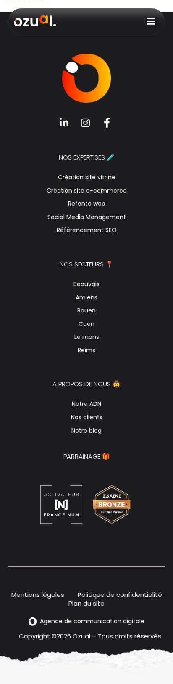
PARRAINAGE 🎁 (86, 456)
